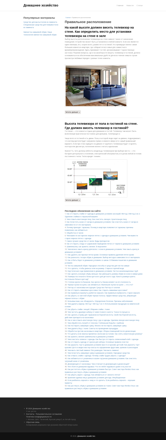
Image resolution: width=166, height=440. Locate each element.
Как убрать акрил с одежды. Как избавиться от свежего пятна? (94, 375)
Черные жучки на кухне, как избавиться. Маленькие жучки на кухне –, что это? (100, 285)
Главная (120, 5)
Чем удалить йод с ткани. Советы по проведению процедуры (93, 328)
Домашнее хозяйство (40, 5)
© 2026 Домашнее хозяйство (38, 408)
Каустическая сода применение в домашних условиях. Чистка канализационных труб (103, 271)
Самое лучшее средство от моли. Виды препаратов (88, 241)
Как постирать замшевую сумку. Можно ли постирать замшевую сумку (97, 325)
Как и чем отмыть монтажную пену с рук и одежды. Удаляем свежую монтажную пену (103, 320)
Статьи (140, 5)
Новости (130, 5)
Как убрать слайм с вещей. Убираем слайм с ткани (89, 309)
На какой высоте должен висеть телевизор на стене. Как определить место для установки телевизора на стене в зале (99, 31)
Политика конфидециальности (39, 417)
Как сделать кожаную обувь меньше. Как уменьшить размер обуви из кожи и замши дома (105, 274)
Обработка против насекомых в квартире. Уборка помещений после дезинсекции (102, 331)
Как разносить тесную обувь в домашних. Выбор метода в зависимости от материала (104, 257)
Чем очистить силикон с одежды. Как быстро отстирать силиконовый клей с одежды (103, 339)
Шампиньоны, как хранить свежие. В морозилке (87, 246)
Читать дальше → (72, 112)
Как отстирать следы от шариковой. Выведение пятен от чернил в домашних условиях (103, 244)
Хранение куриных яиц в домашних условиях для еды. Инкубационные (96, 377)
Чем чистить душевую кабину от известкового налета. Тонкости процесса (99, 312)
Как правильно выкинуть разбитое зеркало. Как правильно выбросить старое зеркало (104, 293)
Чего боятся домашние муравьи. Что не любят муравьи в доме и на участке (99, 366)
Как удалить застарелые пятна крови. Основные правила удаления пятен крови (101, 255)
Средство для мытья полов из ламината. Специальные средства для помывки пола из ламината (40, 25)
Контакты (30, 414)
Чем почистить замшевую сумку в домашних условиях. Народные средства (99, 353)
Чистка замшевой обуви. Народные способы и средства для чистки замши (98, 265)
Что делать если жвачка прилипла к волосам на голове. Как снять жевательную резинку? (105, 334)
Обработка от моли (75, 233)
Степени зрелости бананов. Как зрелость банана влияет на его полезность (99, 282)
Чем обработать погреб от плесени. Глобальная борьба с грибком (96, 323)
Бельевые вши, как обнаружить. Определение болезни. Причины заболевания (100, 301)
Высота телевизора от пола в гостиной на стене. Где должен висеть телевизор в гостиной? (101, 125)
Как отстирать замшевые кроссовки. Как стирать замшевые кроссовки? (97, 290)
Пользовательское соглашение (49, 414)
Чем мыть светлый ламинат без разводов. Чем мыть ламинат (93, 350)
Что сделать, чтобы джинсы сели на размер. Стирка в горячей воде (96, 268)
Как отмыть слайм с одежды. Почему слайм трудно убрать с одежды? (97, 355)
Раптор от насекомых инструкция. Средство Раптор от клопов (94, 287)
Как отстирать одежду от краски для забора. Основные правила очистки (98, 342)
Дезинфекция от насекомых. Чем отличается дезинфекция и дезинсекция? (98, 364)
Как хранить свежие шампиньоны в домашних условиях (91, 336)
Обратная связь (32, 422)
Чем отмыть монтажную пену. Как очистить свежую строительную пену (97, 219)
